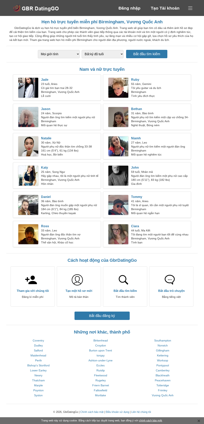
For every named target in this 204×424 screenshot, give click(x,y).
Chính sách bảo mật (92, 411)
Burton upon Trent (100, 350)
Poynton (38, 390)
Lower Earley (38, 370)
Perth (38, 360)
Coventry (38, 340)
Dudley (38, 345)
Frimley (162, 390)
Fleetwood (100, 375)
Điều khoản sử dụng (117, 411)
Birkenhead (100, 340)
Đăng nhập (129, 8)
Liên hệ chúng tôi (141, 411)
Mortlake (100, 395)
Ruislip (100, 370)
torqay (101, 355)
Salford (38, 350)
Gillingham (162, 350)
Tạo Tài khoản (165, 8)
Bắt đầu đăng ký (102, 316)
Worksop (162, 360)
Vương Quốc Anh (163, 395)
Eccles (100, 365)
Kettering (162, 355)
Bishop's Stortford (38, 365)
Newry (38, 375)
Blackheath (163, 375)
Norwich (163, 345)
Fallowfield (100, 390)
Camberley (163, 370)
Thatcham (38, 380)
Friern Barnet (100, 385)
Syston (38, 395)
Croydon (100, 345)
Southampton (162, 340)
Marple (38, 385)
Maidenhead (38, 355)
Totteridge (162, 385)
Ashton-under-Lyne (100, 360)
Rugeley (100, 380)
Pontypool (162, 365)
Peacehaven (163, 380)
